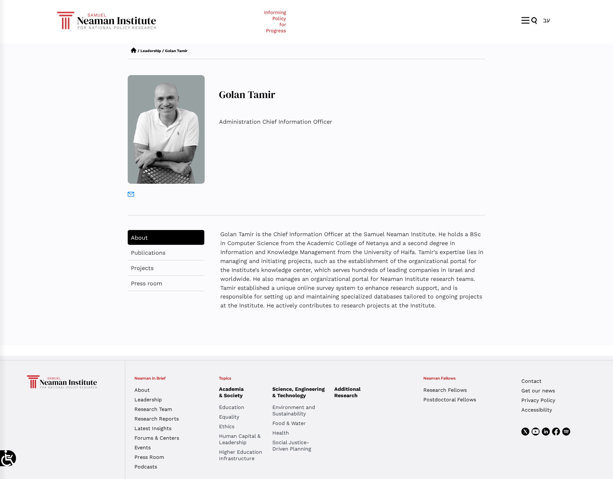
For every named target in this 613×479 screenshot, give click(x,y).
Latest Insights (152, 428)
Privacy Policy (538, 400)
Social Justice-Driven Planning (291, 445)
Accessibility (536, 410)
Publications (148, 252)
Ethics (226, 426)
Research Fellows (445, 390)
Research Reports (156, 419)
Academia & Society (231, 392)
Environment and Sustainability (293, 410)
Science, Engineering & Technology (298, 392)
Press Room (149, 457)
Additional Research (347, 392)
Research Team (153, 409)
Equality (229, 417)
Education (231, 407)
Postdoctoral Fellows (449, 400)
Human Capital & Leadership (240, 439)
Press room (146, 283)
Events (142, 447)
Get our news (538, 391)
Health (280, 433)
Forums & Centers (156, 438)
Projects (142, 268)
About (139, 237)
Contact (531, 381)
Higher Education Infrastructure (240, 455)
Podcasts (145, 467)
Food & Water (289, 423)
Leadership (150, 51)
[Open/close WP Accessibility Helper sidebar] (8, 458)
